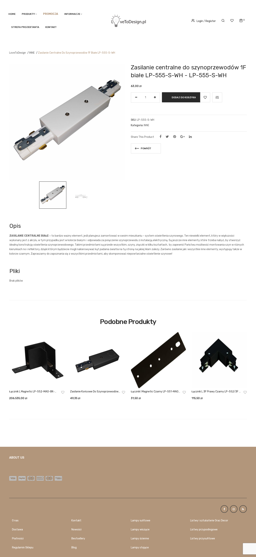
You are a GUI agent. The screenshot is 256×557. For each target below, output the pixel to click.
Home (12, 14)
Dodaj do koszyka (184, 97)
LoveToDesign (17, 52)
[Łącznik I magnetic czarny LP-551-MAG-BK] (158, 360)
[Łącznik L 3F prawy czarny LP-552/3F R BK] (219, 360)
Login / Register (206, 21)
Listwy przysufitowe (202, 538)
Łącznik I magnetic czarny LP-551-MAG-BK (155, 392)
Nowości (76, 529)
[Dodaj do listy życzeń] (205, 97)
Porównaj (217, 97)
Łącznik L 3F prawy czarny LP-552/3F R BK (216, 392)
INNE (32, 52)
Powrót (145, 148)
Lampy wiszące (140, 529)
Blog (74, 547)
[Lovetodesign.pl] (128, 20)
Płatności (18, 538)
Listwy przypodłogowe (204, 529)
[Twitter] (167, 136)
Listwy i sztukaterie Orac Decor (209, 520)
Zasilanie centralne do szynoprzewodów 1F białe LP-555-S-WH (76, 52)
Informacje (72, 14)
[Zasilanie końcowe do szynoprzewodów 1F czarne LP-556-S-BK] (97, 360)
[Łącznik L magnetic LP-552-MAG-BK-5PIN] (36, 360)
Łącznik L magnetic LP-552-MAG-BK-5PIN (32, 392)
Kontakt (51, 27)
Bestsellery (78, 538)
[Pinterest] (174, 136)
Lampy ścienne (140, 538)
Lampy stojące (140, 547)
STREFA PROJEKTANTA (25, 27)
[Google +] (182, 136)
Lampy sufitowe (140, 520)
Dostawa (17, 529)
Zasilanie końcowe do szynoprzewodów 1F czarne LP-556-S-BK (94, 392)
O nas (15, 520)
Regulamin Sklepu (22, 547)
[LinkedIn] (190, 136)
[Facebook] (160, 136)
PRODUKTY (28, 14)
